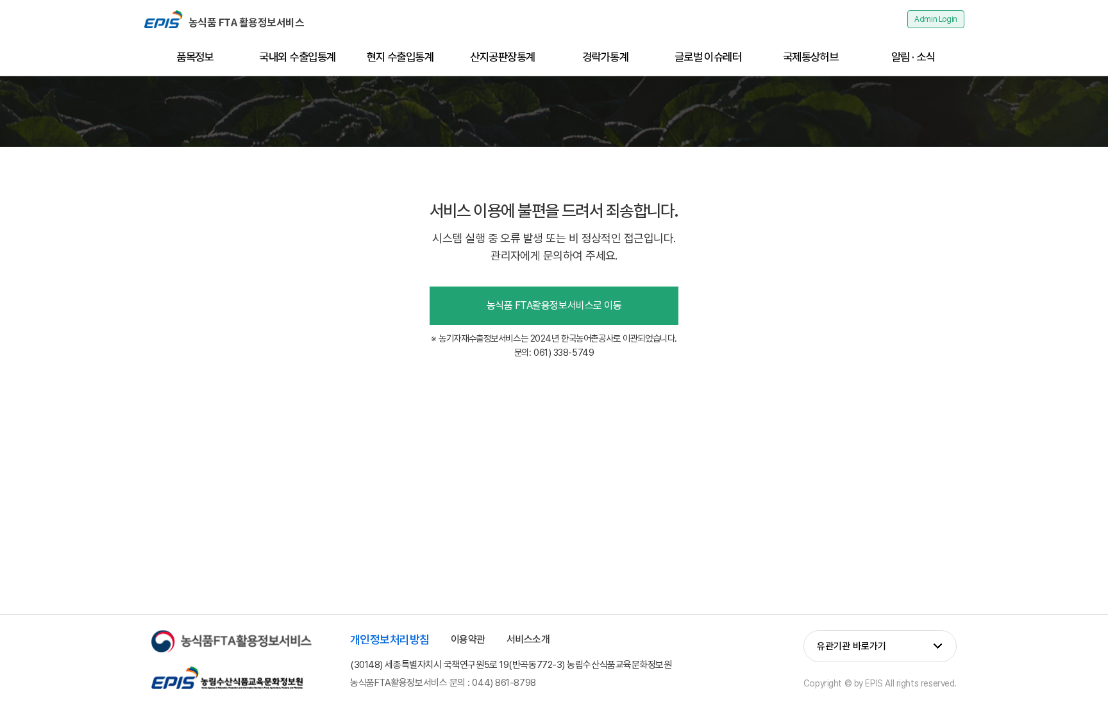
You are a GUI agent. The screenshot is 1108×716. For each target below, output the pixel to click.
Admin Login (935, 19)
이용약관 (468, 639)
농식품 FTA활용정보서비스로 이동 (554, 305)
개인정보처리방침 (390, 639)
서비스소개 (528, 639)
